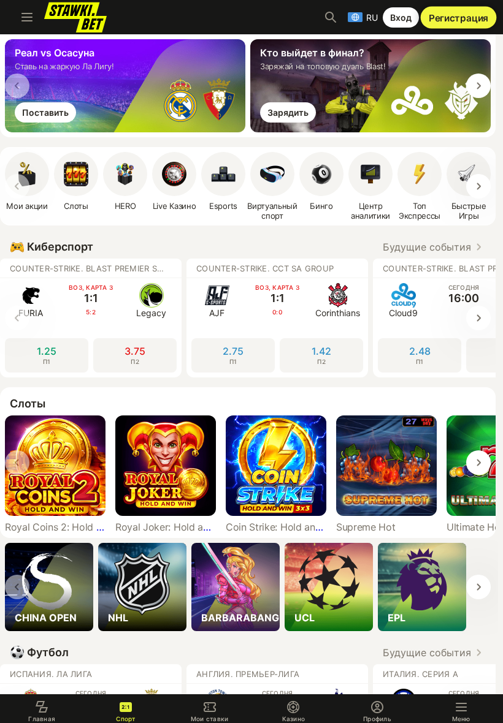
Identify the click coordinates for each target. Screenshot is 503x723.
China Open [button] (46, 617)
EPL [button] (396, 617)
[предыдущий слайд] (17, 86)
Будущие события (427, 246)
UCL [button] (304, 617)
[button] (125, 181)
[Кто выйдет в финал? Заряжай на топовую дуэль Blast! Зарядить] (373, 129)
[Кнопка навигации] (27, 17)
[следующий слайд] (478, 86)
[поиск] (330, 17)
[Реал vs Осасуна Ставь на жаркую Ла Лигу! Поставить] (127, 129)
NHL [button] (118, 617)
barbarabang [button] (240, 617)
